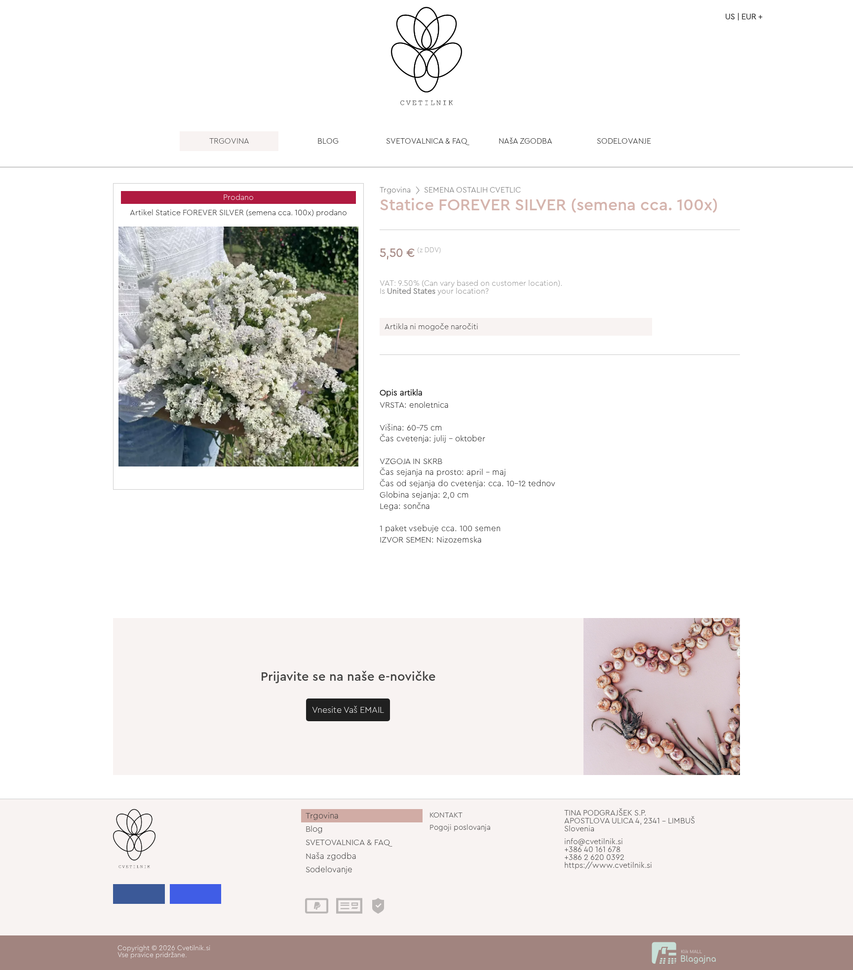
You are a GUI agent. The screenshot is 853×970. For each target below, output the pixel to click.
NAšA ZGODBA (525, 141)
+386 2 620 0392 (594, 857)
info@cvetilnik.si (593, 842)
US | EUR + (744, 17)
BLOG (328, 141)
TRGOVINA (229, 141)
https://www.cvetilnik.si (608, 865)
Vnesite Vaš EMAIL (348, 709)
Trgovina (395, 190)
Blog (314, 829)
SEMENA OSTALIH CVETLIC (472, 190)
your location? (438, 291)
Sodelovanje (329, 869)
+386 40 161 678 (592, 850)
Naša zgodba (331, 856)
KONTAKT (446, 815)
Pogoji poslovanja (460, 827)
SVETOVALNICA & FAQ (426, 141)
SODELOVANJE (624, 141)
